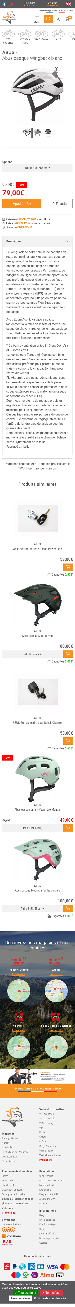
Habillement (8, 1185)
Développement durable (13, 1194)
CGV (41, 1229)
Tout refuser (53, 1292)
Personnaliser (20, 1298)
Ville (41, 1127)
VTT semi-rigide (47, 1118)
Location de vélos (47, 1185)
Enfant (42, 1141)
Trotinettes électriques (50, 1155)
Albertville (7, 1147)
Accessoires (8, 1180)
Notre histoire (8, 1161)
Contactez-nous (9, 1156)
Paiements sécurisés (37, 1256)
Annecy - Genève (10, 1138)
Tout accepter (26, 1292)
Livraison (11, 227)
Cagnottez (62, 574)
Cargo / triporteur (48, 1146)
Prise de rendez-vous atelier (52, 1180)
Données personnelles (50, 1238)
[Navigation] (48, 19)
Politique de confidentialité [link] (50, 1298)
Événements (45, 1189)
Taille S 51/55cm (36, 168)
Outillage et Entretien (12, 1189)
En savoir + (18, 974)
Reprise (43, 1203)
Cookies (43, 1243)
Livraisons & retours (11, 1224)
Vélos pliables (46, 1150)
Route (42, 1132)
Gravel (42, 1137)
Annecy (5, 1143)
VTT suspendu (46, 1114)
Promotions (46, 1160)
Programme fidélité (48, 1194)
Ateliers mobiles (47, 1199)
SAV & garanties (47, 1220)
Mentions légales (47, 1233)
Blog (41, 1215)
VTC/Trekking (46, 1123)
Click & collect (46, 1176)
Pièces (5, 1176)
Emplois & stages (48, 1224)
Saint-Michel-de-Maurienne (15, 1152)
